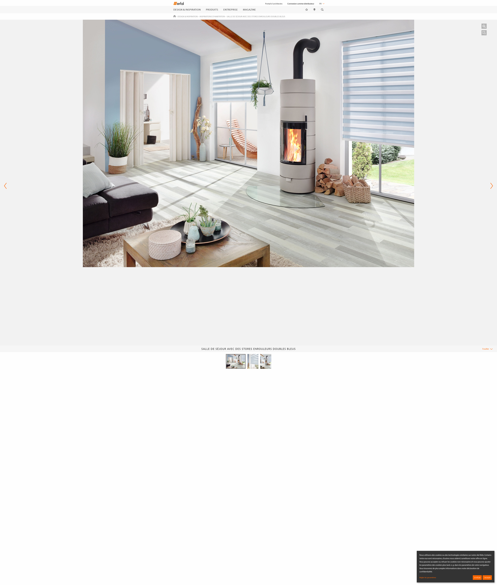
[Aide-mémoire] (306, 9)
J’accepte (487, 577)
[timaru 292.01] (484, 32)
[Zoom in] (484, 26)
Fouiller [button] (485, 349)
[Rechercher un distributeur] (314, 9)
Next (491, 186)
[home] (178, 4)
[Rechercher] (322, 9)
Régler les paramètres (427, 577)
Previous (5, 186)
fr (320, 3)
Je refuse (477, 577)
